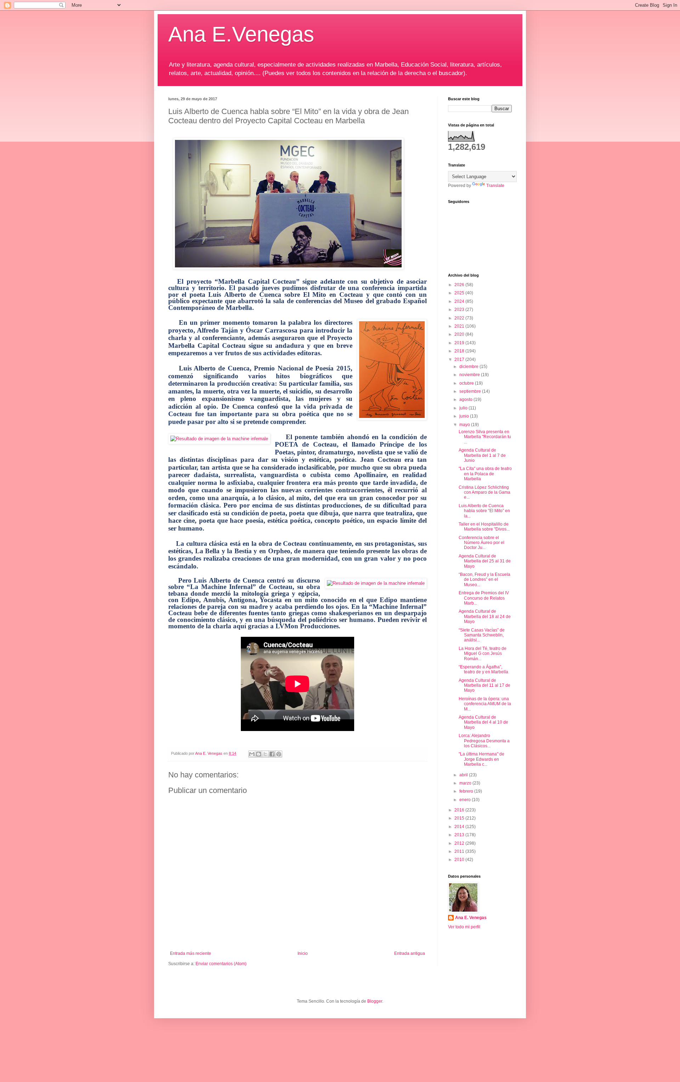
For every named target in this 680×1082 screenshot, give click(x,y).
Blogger (374, 1001)
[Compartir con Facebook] (272, 754)
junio (464, 416)
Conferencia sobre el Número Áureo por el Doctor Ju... (481, 542)
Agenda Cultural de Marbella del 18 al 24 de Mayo (485, 616)
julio (464, 408)
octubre (467, 383)
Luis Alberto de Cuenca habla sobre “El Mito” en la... (484, 511)
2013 (459, 834)
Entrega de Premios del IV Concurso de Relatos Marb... (484, 598)
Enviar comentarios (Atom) (221, 963)
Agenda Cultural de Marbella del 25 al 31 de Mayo (485, 561)
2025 (459, 292)
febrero (466, 791)
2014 (459, 826)
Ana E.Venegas (241, 34)
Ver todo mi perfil (464, 926)
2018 (459, 351)
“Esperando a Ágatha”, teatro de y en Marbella (483, 669)
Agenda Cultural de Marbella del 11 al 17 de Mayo (484, 685)
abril (464, 774)
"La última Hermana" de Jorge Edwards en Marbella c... (481, 759)
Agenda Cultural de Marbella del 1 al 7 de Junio (482, 455)
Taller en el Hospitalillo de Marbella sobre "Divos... (484, 527)
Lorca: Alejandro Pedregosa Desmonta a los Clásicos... (484, 740)
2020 (459, 334)
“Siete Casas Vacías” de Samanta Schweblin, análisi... (482, 635)
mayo (465, 424)
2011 (459, 851)
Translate (495, 185)
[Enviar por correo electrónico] (251, 754)
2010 (459, 859)
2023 (459, 309)
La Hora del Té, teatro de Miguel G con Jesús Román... (482, 653)
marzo (465, 783)
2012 (459, 843)
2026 (459, 284)
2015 (459, 818)
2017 (459, 359)
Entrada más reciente (190, 953)
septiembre (470, 391)
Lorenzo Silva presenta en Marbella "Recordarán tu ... (485, 436)
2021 (459, 326)
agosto (466, 399)
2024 (459, 301)
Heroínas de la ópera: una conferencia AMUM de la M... (485, 704)
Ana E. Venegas (471, 917)
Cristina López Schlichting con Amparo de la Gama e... (484, 492)
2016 (459, 810)
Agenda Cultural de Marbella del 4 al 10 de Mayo (483, 722)
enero (465, 799)
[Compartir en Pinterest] (278, 754)
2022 (459, 318)
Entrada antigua (409, 953)
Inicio (303, 953)
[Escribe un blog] (258, 754)
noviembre (470, 374)
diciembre (469, 366)
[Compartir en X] (265, 754)
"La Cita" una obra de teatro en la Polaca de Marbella (485, 473)
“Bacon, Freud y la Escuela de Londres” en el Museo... (484, 579)
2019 (459, 342)
